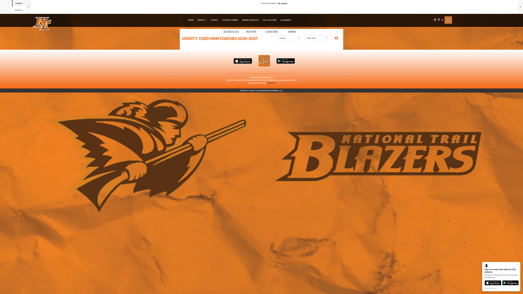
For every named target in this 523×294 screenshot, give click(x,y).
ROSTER (251, 31)
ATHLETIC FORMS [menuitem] (230, 20)
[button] (202, 20)
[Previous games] (28, 7)
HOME (190, 20)
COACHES (271, 31)
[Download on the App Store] (493, 282)
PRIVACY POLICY (248, 90)
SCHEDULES (231, 31)
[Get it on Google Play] (510, 282)
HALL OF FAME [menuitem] (269, 20)
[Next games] (520, 7)
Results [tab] (19, 10)
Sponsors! (271, 83)
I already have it (491, 288)
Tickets (214, 20)
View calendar (282, 3)
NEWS (292, 31)
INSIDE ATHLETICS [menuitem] (250, 20)
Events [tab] (19, 3)
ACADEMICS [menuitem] (285, 20)
